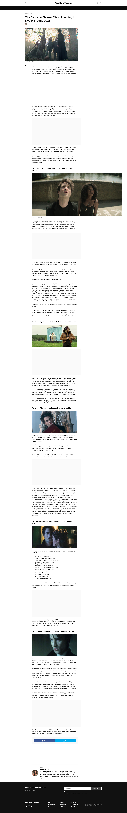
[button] (26, 3)
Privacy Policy (74, 804)
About (49, 802)
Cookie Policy (51, 806)
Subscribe (95, 788)
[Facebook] (95, 3)
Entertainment (28, 13)
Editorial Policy (51, 804)
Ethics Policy (63, 804)
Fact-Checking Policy (63, 807)
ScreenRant (47, 454)
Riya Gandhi (43, 769)
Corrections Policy (74, 807)
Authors (62, 802)
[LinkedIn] (101, 3)
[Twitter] (98, 3)
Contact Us (73, 802)
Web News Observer (63, 3)
